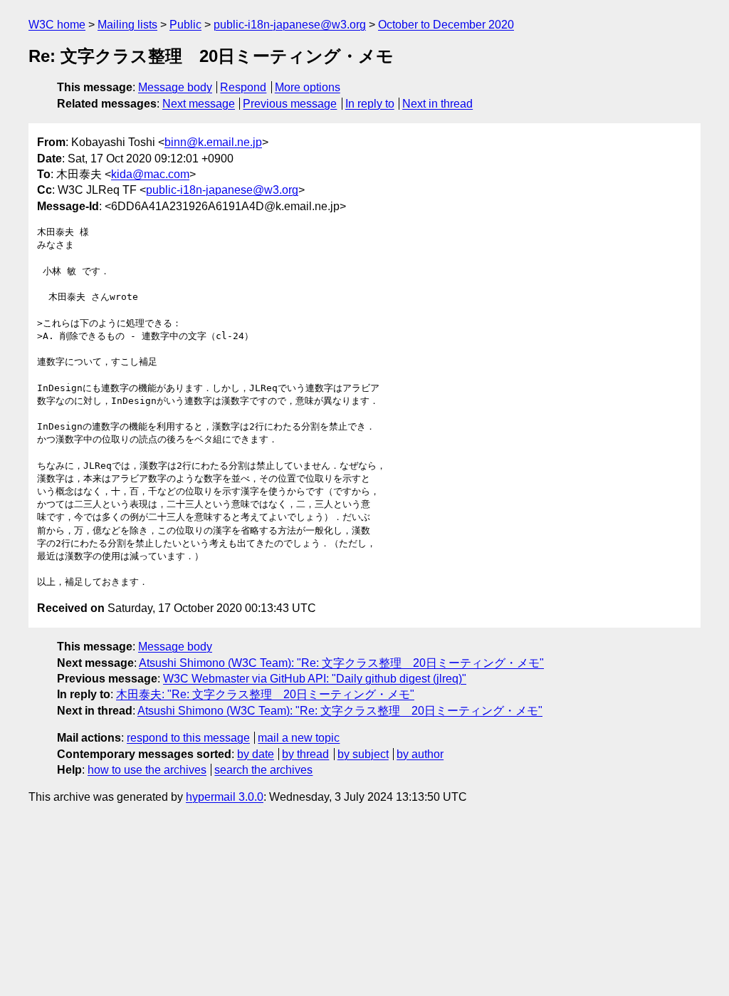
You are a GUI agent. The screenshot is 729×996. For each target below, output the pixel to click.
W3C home (56, 25)
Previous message (290, 104)
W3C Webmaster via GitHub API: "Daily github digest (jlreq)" (314, 679)
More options (307, 87)
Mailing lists (127, 25)
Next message (198, 104)
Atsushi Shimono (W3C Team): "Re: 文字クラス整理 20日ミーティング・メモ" (341, 663)
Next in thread (437, 104)
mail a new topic (299, 738)
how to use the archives (147, 770)
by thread (305, 754)
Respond (243, 87)
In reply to (369, 104)
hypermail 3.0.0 (224, 797)
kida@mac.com (150, 174)
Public (185, 25)
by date (255, 754)
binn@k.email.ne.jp (213, 142)
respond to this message (188, 738)
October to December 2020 (446, 25)
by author (420, 754)
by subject (363, 754)
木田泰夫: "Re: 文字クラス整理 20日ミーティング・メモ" (265, 694)
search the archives (263, 770)
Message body (175, 87)
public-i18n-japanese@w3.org (290, 25)
